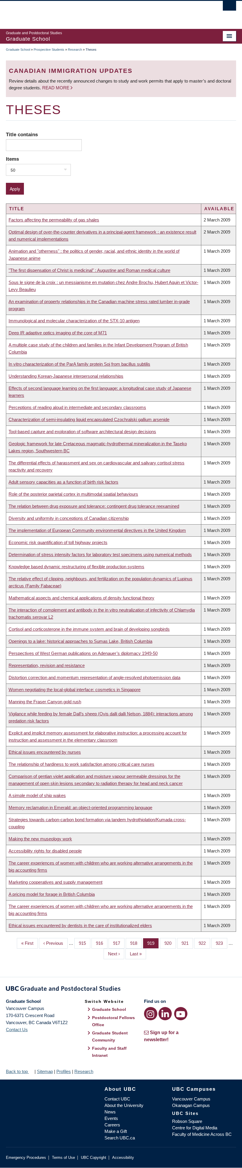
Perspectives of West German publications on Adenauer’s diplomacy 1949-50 (83, 653)
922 (204, 943)
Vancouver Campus (191, 1098)
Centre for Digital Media (194, 1127)
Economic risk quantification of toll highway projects (58, 542)
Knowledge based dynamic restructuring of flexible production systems (76, 566)
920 (169, 943)
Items (12, 159)
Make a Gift (115, 1131)
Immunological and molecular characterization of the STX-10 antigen (74, 320)
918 (135, 943)
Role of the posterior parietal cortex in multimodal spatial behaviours (73, 494)
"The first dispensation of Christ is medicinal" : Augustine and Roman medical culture (89, 270)
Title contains (22, 134)
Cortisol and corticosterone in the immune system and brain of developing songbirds (89, 629)
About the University (123, 1105)
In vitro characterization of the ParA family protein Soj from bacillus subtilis (79, 364)
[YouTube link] (180, 1013)
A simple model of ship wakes (37, 795)
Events (111, 1118)
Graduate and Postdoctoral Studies (121, 989)
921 (187, 943)
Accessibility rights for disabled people (45, 850)
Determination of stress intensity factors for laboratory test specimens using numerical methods (100, 554)
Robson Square (187, 1121)
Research (75, 49)
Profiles (63, 1071)
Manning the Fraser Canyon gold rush (45, 701)
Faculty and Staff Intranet (109, 1052)
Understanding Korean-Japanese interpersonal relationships (66, 376)
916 (101, 943)
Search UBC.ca (119, 1137)
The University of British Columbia (104, 12)
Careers (112, 1124)
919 (152, 943)
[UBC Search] (229, 7)
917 (118, 943)
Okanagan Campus (191, 1105)
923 (221, 943)
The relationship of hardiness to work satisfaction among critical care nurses (81, 764)
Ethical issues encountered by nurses (45, 752)
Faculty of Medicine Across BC (202, 1134)
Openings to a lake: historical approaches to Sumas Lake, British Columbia (80, 641)
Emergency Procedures (26, 1157)
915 (84, 943)
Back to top (17, 1071)
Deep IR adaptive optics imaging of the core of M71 (58, 332)
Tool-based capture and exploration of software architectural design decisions (82, 431)
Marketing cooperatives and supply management (55, 882)
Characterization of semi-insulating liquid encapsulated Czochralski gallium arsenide (89, 419)
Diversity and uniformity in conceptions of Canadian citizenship (69, 518)
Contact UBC (117, 1098)
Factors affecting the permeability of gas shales (54, 219)
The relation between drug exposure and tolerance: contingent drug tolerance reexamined (94, 506)
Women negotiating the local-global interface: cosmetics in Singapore (74, 689)
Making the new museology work (40, 838)
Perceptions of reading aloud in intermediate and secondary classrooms (77, 407)
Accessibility (123, 1157)
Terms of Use (63, 1157)
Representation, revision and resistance (47, 665)
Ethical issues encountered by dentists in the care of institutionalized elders (80, 925)
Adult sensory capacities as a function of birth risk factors (63, 481)
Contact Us (17, 1029)
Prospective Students (49, 49)
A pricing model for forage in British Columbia (52, 894)
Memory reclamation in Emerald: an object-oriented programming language (80, 807)
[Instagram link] (150, 1013)
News (110, 1111)
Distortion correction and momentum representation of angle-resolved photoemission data (94, 677)
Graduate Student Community (110, 1036)
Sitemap (45, 1071)
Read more (56, 87)
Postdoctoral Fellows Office (113, 1021)
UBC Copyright (93, 1157)
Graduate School (18, 49)
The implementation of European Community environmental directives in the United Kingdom (97, 530)
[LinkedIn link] (165, 1013)
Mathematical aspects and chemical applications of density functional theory (81, 597)
